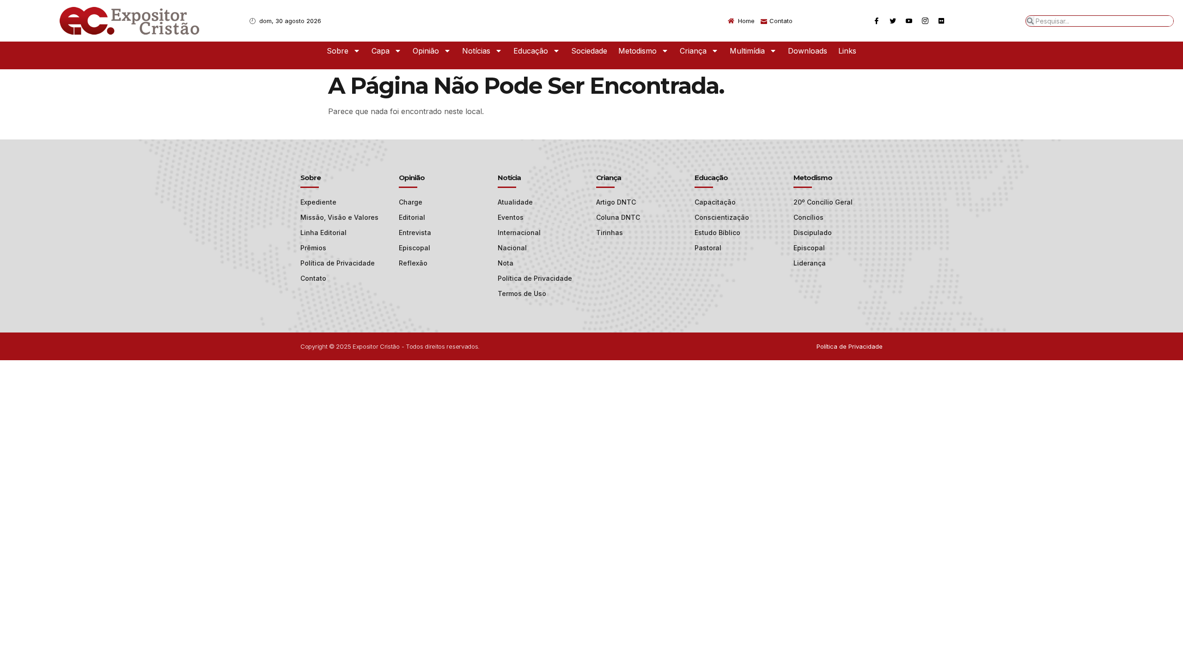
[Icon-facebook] (876, 20)
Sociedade (589, 50)
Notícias (476, 50)
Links (847, 50)
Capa (381, 50)
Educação (530, 50)
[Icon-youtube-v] (908, 20)
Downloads (807, 50)
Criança (693, 50)
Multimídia (747, 50)
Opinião (426, 50)
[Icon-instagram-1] (925, 20)
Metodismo (637, 50)
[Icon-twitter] (892, 20)
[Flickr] (941, 20)
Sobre (337, 50)
